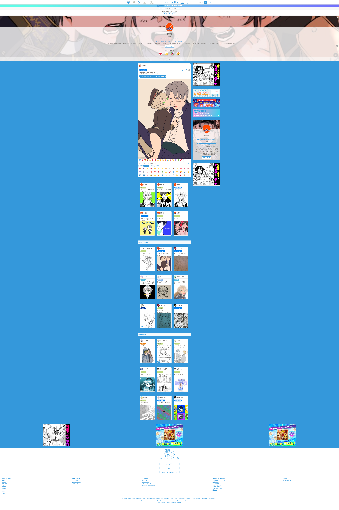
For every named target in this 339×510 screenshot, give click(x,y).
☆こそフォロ (169, 46)
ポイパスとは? (75, 483)
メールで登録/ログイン (170, 472)
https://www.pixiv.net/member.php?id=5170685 (169, 41)
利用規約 (144, 480)
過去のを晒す (142, 70)
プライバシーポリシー (147, 483)
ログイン (170, 464)
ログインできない (217, 487)
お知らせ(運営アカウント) (219, 480)
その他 (157, 165)
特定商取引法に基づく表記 (148, 485)
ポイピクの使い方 (76, 482)
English (3, 480)
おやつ (152, 165)
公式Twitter (215, 482)
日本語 (3, 493)
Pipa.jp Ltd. (178, 502)
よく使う (141, 165)
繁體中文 (4, 488)
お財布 (169, 34)
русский (4, 491)
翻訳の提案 (8, 479)
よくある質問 (216, 483)
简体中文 (4, 487)
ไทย (3, 490)
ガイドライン (145, 482)
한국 (3, 485)
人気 (147, 165)
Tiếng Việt (4, 483)
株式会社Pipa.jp (287, 480)
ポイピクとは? (75, 480)
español (4, 482)
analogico (173, 502)
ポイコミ (215, 490)
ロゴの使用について (217, 488)
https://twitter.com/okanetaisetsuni (169, 38)
